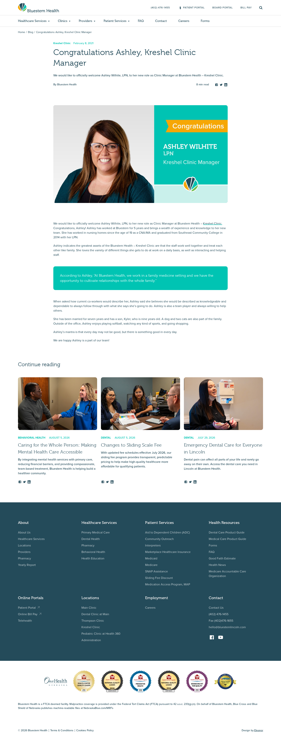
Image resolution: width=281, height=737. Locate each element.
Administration (91, 640)
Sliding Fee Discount (159, 578)
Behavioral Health (93, 552)
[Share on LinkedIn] (226, 84)
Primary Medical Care (95, 532)
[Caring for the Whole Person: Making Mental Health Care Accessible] (57, 430)
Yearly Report (27, 565)
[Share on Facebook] (216, 84)
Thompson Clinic (92, 620)
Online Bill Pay (27, 614)
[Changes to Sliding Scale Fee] (140, 430)
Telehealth (25, 620)
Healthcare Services (31, 539)
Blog (30, 32)
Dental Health (90, 539)
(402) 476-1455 (218, 614)
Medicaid (151, 558)
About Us (24, 532)
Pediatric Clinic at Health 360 (100, 633)
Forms (213, 545)
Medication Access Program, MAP (167, 584)
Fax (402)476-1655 (221, 620)
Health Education (92, 558)
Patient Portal (27, 607)
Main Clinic (88, 607)
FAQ (211, 552)
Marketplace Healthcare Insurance (168, 552)
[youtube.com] (222, 635)
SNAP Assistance (156, 571)
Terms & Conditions (61, 730)
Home (21, 32)
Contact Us (216, 607)
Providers (24, 552)
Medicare (151, 565)
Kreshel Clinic (90, 627)
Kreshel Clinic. (212, 223)
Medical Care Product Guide (227, 539)
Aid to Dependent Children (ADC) (167, 532)
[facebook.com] (213, 635)
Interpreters (153, 545)
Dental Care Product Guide (226, 532)
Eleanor (258, 730)
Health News (217, 565)
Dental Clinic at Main (95, 614)
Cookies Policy (85, 730)
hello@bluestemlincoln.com (227, 627)
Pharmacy (24, 558)
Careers (150, 607)
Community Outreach (159, 539)
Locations (24, 545)
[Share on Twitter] (221, 84)
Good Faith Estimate (222, 558)
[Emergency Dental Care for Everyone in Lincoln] (223, 430)
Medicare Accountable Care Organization (227, 573)
